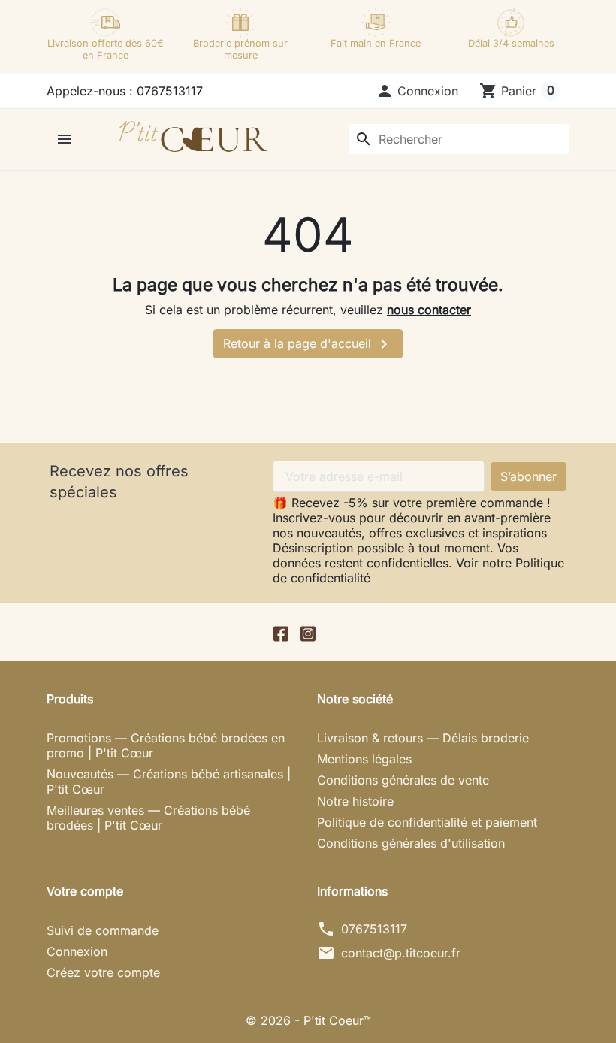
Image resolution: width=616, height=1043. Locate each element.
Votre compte (85, 891)
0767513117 (374, 928)
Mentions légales (364, 758)
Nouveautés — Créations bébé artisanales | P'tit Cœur (169, 781)
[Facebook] (280, 632)
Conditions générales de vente (403, 780)
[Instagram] (308, 632)
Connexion (77, 951)
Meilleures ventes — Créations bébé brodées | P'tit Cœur (148, 818)
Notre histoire (355, 801)
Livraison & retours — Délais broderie (423, 737)
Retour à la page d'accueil (308, 344)
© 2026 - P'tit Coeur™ (308, 1020)
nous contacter (429, 309)
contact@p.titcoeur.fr (400, 952)
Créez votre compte (103, 972)
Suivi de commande (103, 930)
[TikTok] (335, 632)
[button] (417, 90)
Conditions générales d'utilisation (411, 843)
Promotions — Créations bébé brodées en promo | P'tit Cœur (166, 745)
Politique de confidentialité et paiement (427, 822)
